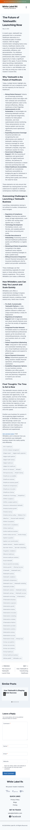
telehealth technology (9, 596)
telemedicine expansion (9, 603)
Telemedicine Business (9, 599)
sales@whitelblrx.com (15, 813)
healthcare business (8, 479)
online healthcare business (10, 531)
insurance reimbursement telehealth (13, 505)
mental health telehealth (17, 518)
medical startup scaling (9, 515)
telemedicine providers (9, 625)
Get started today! (8, 434)
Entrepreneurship (8, 472)
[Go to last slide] (4, 694)
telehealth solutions (8, 590)
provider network (8, 547)
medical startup (7, 511)
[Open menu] (26, 7)
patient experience (19, 544)
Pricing (15, 805)
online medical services (9, 534)
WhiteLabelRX (7, 658)
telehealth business (8, 573)
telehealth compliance (9, 577)
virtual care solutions (9, 648)
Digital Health (7, 453)
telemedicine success (9, 635)
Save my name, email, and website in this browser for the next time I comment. (15, 767)
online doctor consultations (10, 524)
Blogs (15, 802)
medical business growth (10, 508)
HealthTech (21, 495)
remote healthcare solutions (10, 557)
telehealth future (8, 583)
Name (5, 746)
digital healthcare (8, 463)
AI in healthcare (7, 446)
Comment (7, 723)
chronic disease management (11, 450)
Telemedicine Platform (9, 622)
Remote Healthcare (8, 554)
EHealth (18, 469)
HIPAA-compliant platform (10, 502)
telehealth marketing (20, 583)
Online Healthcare (8, 528)
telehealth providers (8, 586)
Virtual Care (19, 638)
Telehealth (6, 570)
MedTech (6, 518)
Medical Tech (22, 515)
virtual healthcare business (10, 655)
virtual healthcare (8, 651)
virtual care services (8, 645)
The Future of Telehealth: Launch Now (6, 669)
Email (5, 754)
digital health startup (9, 459)
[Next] (25, 694)
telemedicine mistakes (9, 619)
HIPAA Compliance (8, 498)
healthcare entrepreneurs (10, 485)
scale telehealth (7, 560)
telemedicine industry (9, 609)
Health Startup (19, 472)
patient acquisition (8, 537)
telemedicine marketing (9, 616)
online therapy (22, 534)
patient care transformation (10, 541)
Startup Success (18, 567)
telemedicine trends (8, 638)
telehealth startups (8, 593)
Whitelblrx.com (17, 658)
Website (5, 761)
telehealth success (21, 593)
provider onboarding (20, 547)
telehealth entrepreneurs (10, 580)
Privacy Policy (15, 799)
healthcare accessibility (9, 476)
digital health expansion (19, 453)
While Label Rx (15, 781)
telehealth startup (21, 590)
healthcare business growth (10, 482)
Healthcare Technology (9, 495)
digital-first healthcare (9, 466)
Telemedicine (21, 596)
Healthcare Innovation (9, 489)
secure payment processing (10, 564)
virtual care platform (8, 642)
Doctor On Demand (8, 469)
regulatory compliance (9, 550)
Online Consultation (8, 521)
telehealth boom (15, 570)
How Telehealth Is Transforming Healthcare (22, 669)
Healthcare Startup (8, 492)
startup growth (7, 567)
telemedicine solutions (9, 629)
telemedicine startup (9, 632)
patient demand (7, 544)
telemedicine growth (8, 606)
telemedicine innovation (9, 612)
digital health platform (9, 456)
